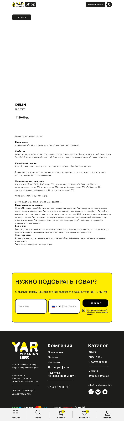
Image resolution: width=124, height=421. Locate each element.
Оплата (93, 370)
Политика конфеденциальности (61, 374)
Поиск (38, 418)
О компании (55, 352)
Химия (92, 351)
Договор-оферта (58, 367)
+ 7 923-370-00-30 (58, 387)
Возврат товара (98, 375)
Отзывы (53, 357)
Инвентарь (95, 356)
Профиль (107, 418)
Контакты (54, 362)
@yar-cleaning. (99, 385)
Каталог (16, 418)
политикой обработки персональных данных (97, 312)
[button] (95, 4)
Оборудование (97, 361)
